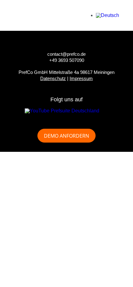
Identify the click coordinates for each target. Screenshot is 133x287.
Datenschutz (53, 78)
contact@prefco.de (66, 54)
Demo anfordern (66, 135)
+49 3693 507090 (66, 60)
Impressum (81, 78)
